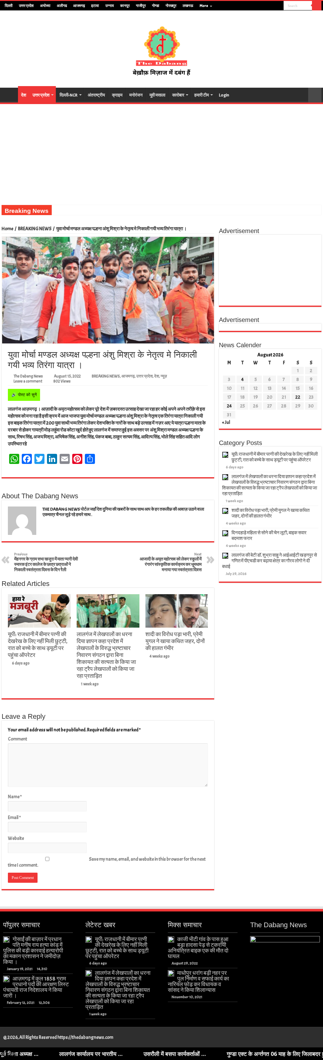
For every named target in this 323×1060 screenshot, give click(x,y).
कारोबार (178, 95)
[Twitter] (267, 6)
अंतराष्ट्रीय (96, 95)
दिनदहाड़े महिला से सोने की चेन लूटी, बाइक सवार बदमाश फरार (269, 536)
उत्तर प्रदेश (26, 5)
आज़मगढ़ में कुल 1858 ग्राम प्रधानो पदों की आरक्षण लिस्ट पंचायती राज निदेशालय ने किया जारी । (36, 987)
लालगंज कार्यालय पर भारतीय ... (55, 1053)
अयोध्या (45, 5)
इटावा (95, 5)
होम (10, 94)
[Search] (316, 5)
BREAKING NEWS (34, 229)
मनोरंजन (136, 95)
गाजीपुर (141, 5)
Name (15, 797)
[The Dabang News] (161, 48)
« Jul (226, 422)
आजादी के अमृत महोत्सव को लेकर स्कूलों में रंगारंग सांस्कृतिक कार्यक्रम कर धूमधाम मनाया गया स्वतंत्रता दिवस (171, 562)
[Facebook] (261, 6)
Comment (17, 739)
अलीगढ (62, 5)
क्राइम (117, 95)
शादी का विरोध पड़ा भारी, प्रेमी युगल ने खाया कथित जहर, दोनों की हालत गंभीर (175, 641)
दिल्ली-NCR (69, 95)
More (204, 5)
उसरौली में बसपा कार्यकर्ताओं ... (139, 1053)
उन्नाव (109, 5)
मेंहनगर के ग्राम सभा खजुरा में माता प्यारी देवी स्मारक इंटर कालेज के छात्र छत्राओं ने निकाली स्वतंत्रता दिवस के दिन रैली (46, 562)
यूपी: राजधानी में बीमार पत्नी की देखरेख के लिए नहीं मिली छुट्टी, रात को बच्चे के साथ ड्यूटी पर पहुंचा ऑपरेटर (38, 645)
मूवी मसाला (157, 95)
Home (7, 229)
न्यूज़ (164, 376)
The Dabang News (28, 376)
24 (229, 406)
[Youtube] (273, 6)
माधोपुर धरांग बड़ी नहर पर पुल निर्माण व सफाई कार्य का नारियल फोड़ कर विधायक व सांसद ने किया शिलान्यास (198, 981)
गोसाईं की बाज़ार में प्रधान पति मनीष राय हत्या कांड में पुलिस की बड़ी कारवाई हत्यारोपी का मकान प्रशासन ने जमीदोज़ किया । (33, 950)
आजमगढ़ (79, 5)
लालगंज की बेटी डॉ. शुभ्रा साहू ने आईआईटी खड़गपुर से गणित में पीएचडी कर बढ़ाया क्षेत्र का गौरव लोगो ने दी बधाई (269, 561)
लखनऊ (188, 5)
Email (14, 818)
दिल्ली (9, 5)
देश (23, 95)
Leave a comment (28, 381)
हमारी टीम (201, 95)
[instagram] (279, 6)
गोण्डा (155, 5)
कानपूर (125, 5)
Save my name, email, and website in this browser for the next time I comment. (107, 862)
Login (224, 95)
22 (297, 397)
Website (16, 838)
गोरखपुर (171, 5)
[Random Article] (314, 95)
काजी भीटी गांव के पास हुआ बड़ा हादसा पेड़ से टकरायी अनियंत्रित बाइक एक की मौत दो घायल (198, 948)
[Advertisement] (161, 151)
